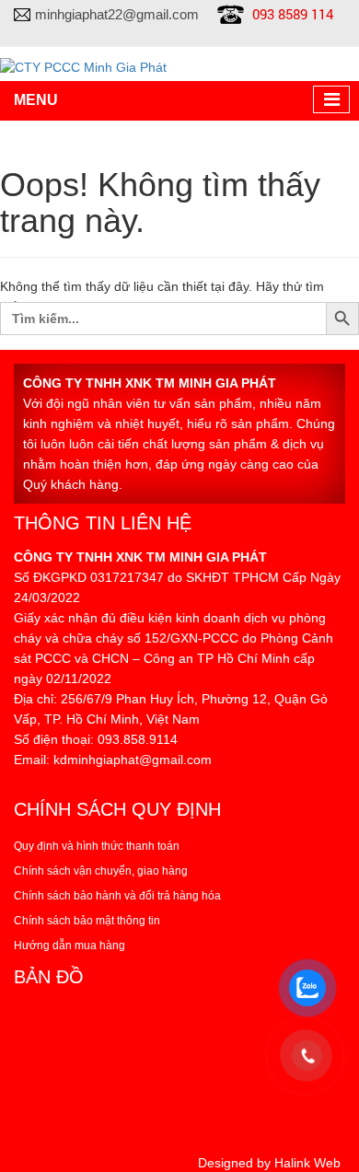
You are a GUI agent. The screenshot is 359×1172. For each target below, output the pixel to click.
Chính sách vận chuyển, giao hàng (101, 870)
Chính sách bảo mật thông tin (87, 920)
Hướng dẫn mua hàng (69, 945)
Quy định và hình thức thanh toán (97, 846)
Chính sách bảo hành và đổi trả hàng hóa (117, 895)
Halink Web (307, 1162)
